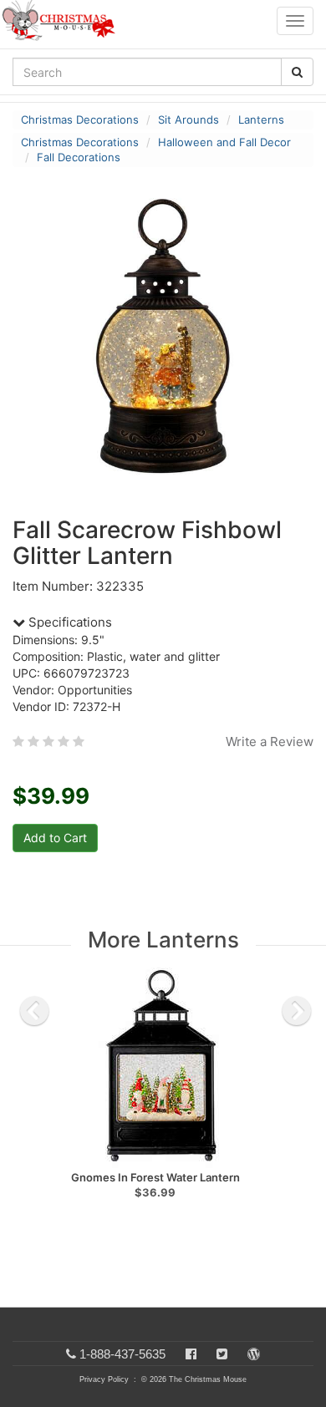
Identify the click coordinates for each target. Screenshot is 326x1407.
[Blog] (253, 1354)
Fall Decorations (78, 157)
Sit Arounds (188, 119)
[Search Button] (297, 72)
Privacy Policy (104, 1379)
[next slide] (296, 1011)
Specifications (68, 622)
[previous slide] (34, 1011)
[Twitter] (221, 1354)
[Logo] (63, 21)
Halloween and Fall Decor (224, 142)
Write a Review (269, 741)
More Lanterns (163, 939)
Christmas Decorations (80, 119)
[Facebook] (191, 1354)
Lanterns (261, 119)
